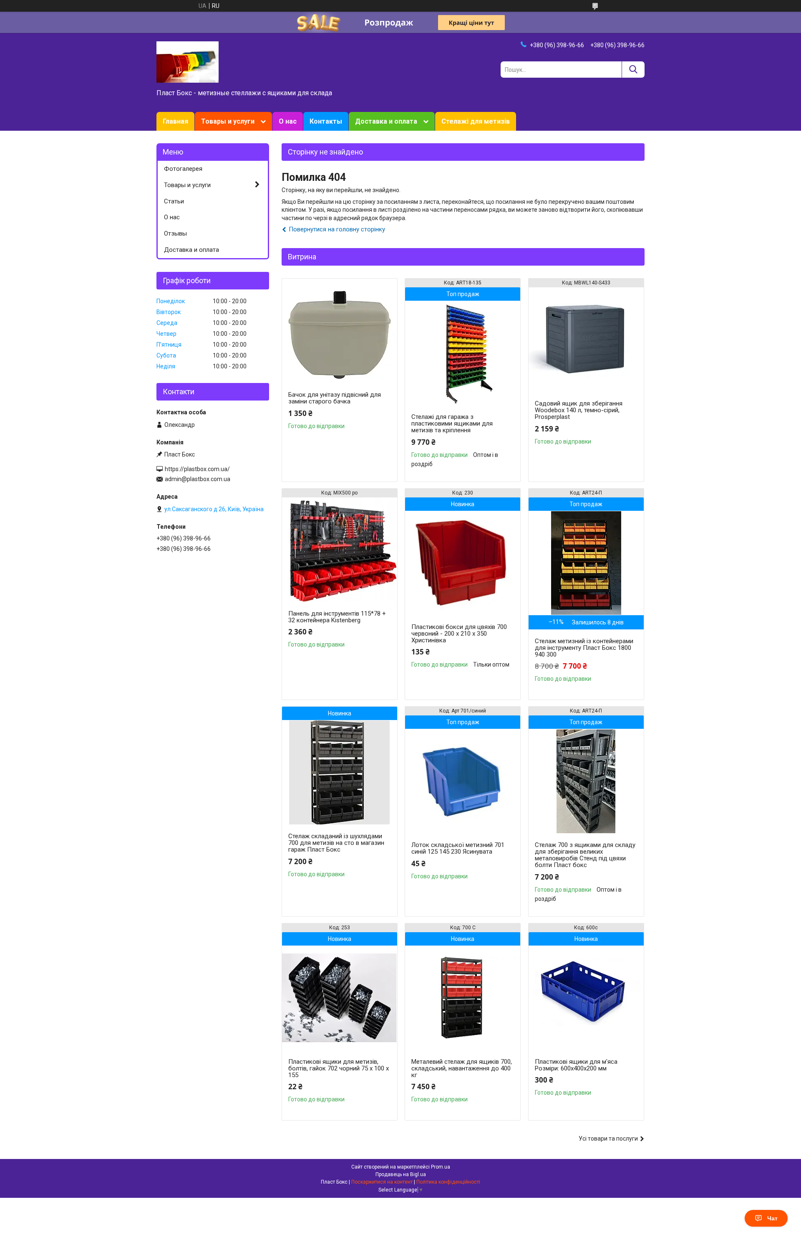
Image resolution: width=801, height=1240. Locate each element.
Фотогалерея (183, 168)
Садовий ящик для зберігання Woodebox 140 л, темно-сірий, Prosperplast (578, 410)
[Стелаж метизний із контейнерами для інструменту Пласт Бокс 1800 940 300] (586, 563)
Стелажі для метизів (475, 121)
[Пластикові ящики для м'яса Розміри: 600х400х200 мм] (586, 998)
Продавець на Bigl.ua (400, 1174)
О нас (288, 121)
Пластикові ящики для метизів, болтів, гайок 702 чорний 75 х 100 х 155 (338, 1068)
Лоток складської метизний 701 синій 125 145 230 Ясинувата (457, 848)
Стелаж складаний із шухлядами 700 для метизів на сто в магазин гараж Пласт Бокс (336, 843)
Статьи (174, 201)
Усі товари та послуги (608, 1138)
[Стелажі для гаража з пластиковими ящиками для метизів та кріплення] (462, 353)
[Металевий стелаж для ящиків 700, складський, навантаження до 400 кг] (462, 998)
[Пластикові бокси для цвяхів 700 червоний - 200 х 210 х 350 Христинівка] (462, 563)
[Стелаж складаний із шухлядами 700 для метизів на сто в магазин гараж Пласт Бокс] (339, 772)
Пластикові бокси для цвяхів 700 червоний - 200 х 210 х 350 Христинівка (459, 634)
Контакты (326, 121)
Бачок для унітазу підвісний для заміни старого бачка (334, 398)
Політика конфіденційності (448, 1182)
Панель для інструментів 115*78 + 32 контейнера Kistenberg (337, 617)
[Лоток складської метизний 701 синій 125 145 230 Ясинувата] (462, 781)
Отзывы (175, 233)
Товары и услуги (227, 121)
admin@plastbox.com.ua (197, 479)
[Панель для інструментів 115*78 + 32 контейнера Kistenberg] (339, 549)
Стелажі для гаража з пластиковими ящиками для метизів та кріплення (452, 423)
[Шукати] (633, 69)
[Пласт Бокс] (187, 61)
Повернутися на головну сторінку (337, 229)
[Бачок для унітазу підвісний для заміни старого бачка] (339, 331)
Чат (772, 1218)
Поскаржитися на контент (382, 1182)
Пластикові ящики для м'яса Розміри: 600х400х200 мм (576, 1065)
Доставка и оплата (386, 121)
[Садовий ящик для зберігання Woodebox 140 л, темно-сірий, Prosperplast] (586, 339)
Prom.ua (440, 1167)
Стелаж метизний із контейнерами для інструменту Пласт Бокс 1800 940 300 (584, 648)
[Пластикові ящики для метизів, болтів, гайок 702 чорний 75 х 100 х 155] (339, 998)
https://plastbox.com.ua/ (197, 469)
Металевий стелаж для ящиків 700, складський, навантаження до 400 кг (461, 1068)
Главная (175, 121)
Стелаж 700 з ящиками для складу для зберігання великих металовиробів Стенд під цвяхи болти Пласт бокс (585, 855)
